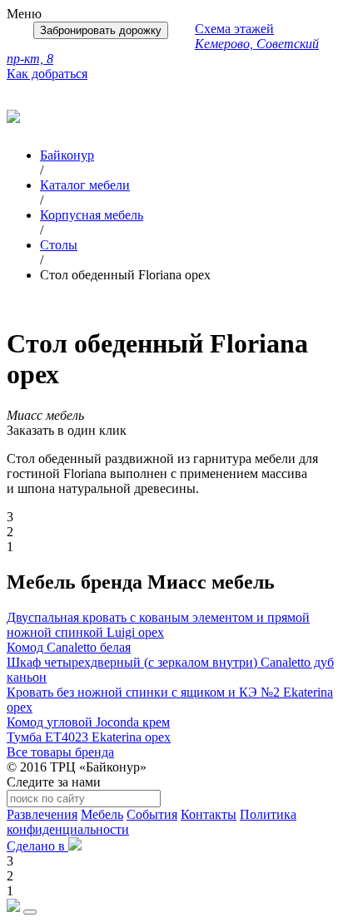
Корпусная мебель (91, 215)
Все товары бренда (60, 752)
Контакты (208, 814)
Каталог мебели (85, 185)
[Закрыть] (30, 912)
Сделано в (37, 846)
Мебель (102, 814)
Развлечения (42, 814)
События (152, 814)
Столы (58, 245)
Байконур (67, 155)
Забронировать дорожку (101, 30)
